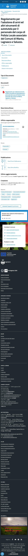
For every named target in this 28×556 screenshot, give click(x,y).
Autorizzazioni (4, 307)
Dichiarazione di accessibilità (7, 446)
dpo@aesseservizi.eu (8, 436)
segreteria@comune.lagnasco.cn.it (11, 396)
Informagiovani (4, 351)
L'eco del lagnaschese (6, 356)
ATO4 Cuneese (4, 497)
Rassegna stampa (5, 345)
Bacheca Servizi (4, 459)
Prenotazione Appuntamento (7, 453)
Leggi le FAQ (3, 450)
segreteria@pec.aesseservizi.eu (10, 437)
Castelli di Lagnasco (5, 489)
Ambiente (3, 300)
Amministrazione (8, 11)
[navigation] (3, 6)
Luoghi (2, 370)
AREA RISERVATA (14, 554)
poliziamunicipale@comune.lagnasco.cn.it (11, 137)
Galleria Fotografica (5, 374)
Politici (2, 290)
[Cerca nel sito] (24, 6)
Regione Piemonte (5, 1)
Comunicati (3, 358)
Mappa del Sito (4, 477)
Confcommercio (4, 510)
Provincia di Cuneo (5, 486)
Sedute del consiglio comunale (7, 347)
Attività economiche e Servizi (7, 379)
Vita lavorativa (4, 329)
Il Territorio (3, 372)
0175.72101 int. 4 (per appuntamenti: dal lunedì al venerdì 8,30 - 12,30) (11, 133)
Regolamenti (4, 12)
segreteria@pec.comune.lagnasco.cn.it (12, 395)
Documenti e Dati (16, 11)
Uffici (2, 282)
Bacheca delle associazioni (7, 354)
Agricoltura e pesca (5, 298)
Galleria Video (4, 376)
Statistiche (3, 475)
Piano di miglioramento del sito (8, 448)
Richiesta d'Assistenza (6, 457)
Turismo (2, 326)
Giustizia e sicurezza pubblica (7, 315)
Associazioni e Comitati (6, 381)
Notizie (2, 336)
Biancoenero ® (10, 550)
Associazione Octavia (5, 502)
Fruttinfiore (3, 491)
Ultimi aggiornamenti (5, 472)
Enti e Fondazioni (5, 286)
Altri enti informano (5, 349)
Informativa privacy (5, 464)
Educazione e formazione (6, 313)
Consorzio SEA (4, 493)
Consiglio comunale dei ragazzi (7, 338)
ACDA (2, 495)
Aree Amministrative (5, 279)
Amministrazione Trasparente (7, 444)
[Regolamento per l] (4, 92)
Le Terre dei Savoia (5, 506)
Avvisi (2, 360)
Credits (2, 470)
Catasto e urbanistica (5, 309)
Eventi (2, 368)
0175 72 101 (6, 388)
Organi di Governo (5, 277)
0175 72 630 (6, 390)
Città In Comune (16, 547)
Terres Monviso (4, 500)
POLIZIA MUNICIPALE (8, 126)
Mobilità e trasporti (5, 320)
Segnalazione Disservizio (6, 455)
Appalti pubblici (4, 305)
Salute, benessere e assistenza (8, 322)
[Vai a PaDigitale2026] (9, 270)
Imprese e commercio (5, 318)
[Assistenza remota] (21, 547)
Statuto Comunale (5, 461)
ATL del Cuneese (4, 504)
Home (2, 11)
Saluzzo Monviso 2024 (6, 508)
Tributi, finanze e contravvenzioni (8, 324)
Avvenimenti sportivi (5, 343)
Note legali (3, 466)
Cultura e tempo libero (6, 311)
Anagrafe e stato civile (6, 302)
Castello (2, 340)
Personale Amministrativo (7, 288)
